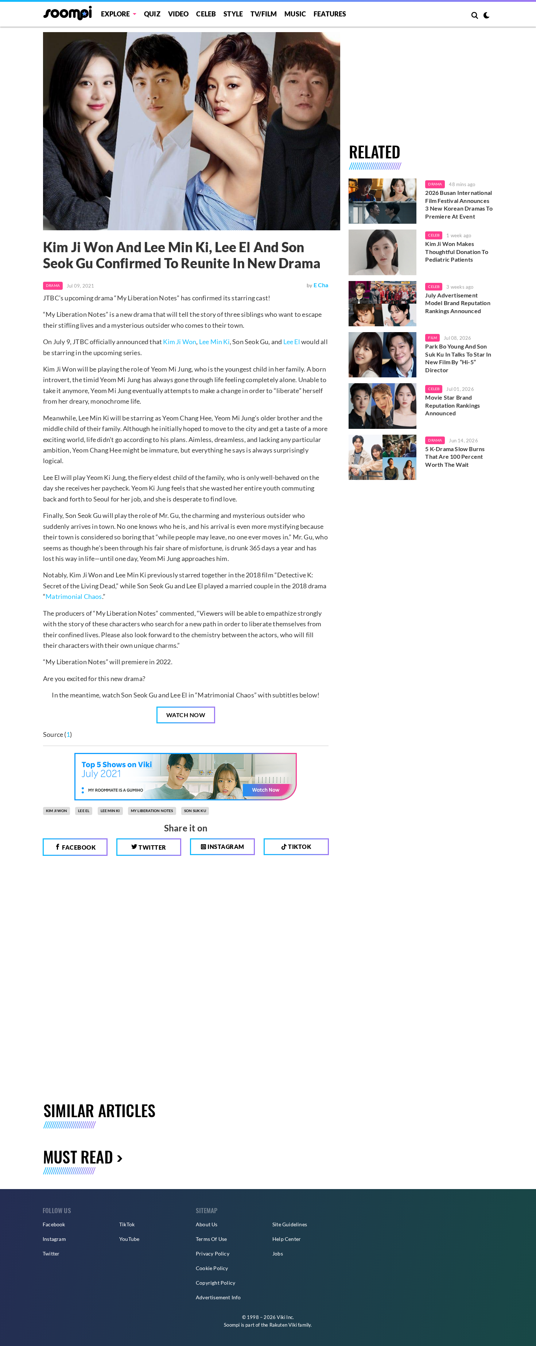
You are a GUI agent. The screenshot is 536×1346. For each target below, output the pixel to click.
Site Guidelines (289, 1224)
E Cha (321, 284)
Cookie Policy (212, 1268)
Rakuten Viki (283, 1325)
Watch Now (186, 714)
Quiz (152, 14)
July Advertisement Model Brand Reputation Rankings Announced (457, 303)
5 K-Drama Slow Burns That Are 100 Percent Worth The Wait (455, 456)
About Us (207, 1224)
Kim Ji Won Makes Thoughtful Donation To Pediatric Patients (456, 251)
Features (330, 14)
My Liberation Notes (152, 810)
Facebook (78, 847)
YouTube (129, 1239)
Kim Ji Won (179, 342)
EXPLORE (115, 14)
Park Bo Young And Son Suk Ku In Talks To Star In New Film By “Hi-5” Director (458, 358)
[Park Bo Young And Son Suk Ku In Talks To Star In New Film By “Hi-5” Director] (383, 354)
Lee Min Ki (214, 342)
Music (295, 14)
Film (432, 337)
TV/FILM (263, 14)
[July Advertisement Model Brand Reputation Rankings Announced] (383, 303)
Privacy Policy (212, 1253)
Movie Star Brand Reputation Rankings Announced (452, 405)
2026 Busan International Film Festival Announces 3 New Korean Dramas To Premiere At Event (458, 204)
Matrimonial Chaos (74, 596)
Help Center (286, 1239)
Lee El (291, 342)
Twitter (151, 847)
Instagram (225, 846)
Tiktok (299, 846)
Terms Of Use (211, 1239)
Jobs (277, 1253)
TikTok (127, 1224)
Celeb (206, 14)
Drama (53, 285)
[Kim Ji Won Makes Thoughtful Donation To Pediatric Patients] (383, 252)
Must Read (78, 1156)
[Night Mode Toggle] (486, 16)
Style (233, 14)
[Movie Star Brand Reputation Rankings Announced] (383, 405)
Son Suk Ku (195, 810)
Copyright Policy (215, 1283)
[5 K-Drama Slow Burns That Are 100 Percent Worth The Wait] (383, 457)
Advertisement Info (218, 1297)
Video (178, 14)
